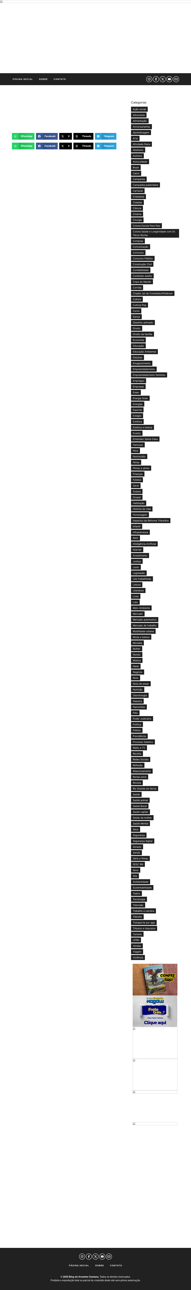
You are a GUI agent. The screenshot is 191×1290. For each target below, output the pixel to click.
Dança (136, 316)
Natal (136, 666)
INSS (135, 538)
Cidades (137, 202)
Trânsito (137, 916)
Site (135, 875)
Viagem (137, 951)
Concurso (138, 252)
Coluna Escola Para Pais (146, 225)
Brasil (136, 167)
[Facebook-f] (156, 79)
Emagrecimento (142, 363)
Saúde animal (140, 800)
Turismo (137, 934)
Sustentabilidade (142, 887)
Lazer (136, 567)
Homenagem (140, 514)
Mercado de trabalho (145, 625)
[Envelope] (176, 79)
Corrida (137, 287)
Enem (136, 392)
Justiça (137, 561)
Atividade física (141, 144)
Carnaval (138, 190)
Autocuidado (140, 161)
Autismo (137, 155)
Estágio (137, 415)
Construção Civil (142, 264)
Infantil (136, 526)
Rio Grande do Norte (144, 788)
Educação (138, 345)
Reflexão (138, 765)
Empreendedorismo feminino (149, 374)
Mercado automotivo (145, 619)
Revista (137, 782)
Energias (138, 404)
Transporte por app (144, 922)
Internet (137, 549)
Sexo (135, 870)
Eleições (137, 357)
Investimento (140, 555)
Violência (138, 957)
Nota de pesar (141, 683)
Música (137, 660)
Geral (136, 485)
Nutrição (138, 689)
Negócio (137, 672)
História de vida (142, 508)
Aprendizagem (141, 132)
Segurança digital (143, 840)
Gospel (137, 497)
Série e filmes (140, 858)
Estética (137, 421)
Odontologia (140, 695)
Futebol (137, 479)
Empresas (138, 386)
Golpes (137, 491)
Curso (136, 310)
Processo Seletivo (143, 741)
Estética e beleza (142, 427)
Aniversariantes (141, 126)
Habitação (138, 503)
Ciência (137, 208)
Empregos (138, 380)
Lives (136, 596)
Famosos (138, 444)
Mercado (138, 613)
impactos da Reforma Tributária (151, 520)
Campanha (139, 179)
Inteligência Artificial (144, 543)
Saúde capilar (140, 811)
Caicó (136, 173)
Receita (137, 753)
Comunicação (140, 246)
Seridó (136, 852)
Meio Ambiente (141, 607)
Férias (136, 462)
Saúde (136, 794)
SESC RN (138, 864)
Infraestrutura (140, 532)
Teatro (136, 893)
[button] (23, 136)
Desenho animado (143, 322)
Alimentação (140, 120)
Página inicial (23, 79)
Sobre (43, 79)
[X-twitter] (163, 79)
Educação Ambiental (144, 351)
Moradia (137, 642)
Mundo (137, 654)
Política (137, 724)
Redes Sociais (140, 759)
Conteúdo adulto (142, 275)
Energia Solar (140, 398)
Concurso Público (143, 258)
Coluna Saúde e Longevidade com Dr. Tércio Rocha (154, 233)
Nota (135, 677)
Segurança (139, 835)
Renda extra (139, 776)
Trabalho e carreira (143, 910)
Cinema (137, 214)
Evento (137, 433)
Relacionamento (142, 771)
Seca (135, 829)
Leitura (137, 584)
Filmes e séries (141, 468)
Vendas (137, 945)
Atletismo (138, 149)
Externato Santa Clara (145, 439)
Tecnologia (139, 899)
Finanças (138, 473)
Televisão (138, 905)
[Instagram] (149, 79)
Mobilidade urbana (143, 631)
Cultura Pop (139, 305)
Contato (60, 79)
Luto (135, 602)
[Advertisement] (70, 109)
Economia (138, 339)
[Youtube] (169, 79)
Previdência (139, 736)
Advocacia (139, 115)
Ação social (139, 109)
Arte (135, 138)
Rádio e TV (139, 747)
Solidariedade (140, 881)
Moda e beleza (141, 637)
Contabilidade (141, 270)
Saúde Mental (140, 823)
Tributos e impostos (144, 928)
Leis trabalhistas (142, 578)
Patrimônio (139, 706)
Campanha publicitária (145, 184)
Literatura (138, 590)
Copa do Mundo (142, 281)
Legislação (139, 573)
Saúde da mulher (142, 817)
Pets (135, 712)
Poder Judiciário (142, 718)
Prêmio (137, 730)
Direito (136, 328)
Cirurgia (137, 219)
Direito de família (142, 334)
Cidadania (138, 196)
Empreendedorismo (144, 369)
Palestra (137, 701)
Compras (138, 240)
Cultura (137, 299)
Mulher (136, 648)
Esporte (137, 409)
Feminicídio (139, 456)
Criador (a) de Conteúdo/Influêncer (153, 293)
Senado (137, 846)
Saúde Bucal (140, 806)
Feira (135, 450)
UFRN (136, 940)
